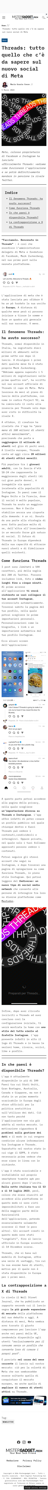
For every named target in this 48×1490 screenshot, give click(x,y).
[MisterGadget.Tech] (25, 17)
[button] (45, 18)
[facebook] (18, 1442)
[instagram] (24, 1442)
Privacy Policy (32, 1460)
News (4, 40)
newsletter (8, 1422)
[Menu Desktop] (4, 17)
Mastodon (7, 901)
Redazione (13, 1460)
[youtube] (29, 1442)
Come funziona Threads (24, 207)
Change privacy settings (35, 1488)
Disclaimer (24, 1466)
